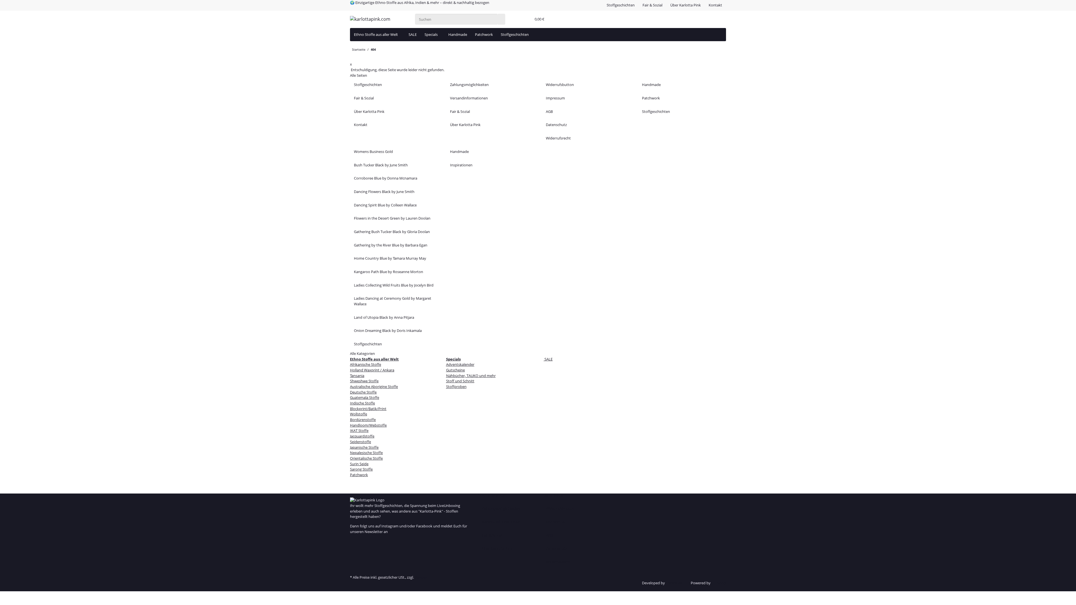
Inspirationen (461, 164)
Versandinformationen (469, 98)
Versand (421, 577)
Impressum (555, 98)
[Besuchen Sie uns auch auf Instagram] (354, 558)
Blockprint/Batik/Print (368, 408)
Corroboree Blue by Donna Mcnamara (385, 178)
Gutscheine (455, 370)
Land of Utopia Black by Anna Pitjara (384, 317)
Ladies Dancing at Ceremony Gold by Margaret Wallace (392, 301)
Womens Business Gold (373, 151)
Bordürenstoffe (363, 419)
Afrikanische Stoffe (365, 364)
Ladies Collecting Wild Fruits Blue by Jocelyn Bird (393, 285)
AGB (549, 111)
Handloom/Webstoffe (368, 425)
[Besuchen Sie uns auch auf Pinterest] (354, 553)
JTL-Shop (718, 582)
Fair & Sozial (652, 5)
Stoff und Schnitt (460, 380)
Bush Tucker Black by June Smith (381, 164)
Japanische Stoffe (364, 447)
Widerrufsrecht (558, 138)
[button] (526, 19)
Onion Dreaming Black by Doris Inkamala (388, 330)
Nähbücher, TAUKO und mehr (471, 375)
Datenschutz (556, 124)
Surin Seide (359, 463)
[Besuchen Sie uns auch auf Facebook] (354, 541)
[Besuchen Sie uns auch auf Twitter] (354, 547)
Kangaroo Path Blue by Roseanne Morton (388, 271)
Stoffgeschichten (621, 5)
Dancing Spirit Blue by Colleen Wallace (385, 205)
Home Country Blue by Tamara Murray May (390, 258)
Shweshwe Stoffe (364, 380)
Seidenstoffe (360, 441)
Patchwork (484, 34)
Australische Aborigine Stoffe (374, 386)
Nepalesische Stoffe (366, 452)
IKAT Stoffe (359, 430)
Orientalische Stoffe (366, 458)
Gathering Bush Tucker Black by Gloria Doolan (392, 231)
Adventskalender (460, 364)
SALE (548, 359)
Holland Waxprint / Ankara (372, 370)
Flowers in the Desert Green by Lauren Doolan (392, 218)
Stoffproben (456, 386)
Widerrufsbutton (560, 84)
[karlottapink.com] (370, 19)
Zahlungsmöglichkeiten (469, 84)
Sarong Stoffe (361, 469)
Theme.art (674, 582)
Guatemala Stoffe (364, 397)
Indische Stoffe (362, 403)
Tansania (357, 375)
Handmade (457, 34)
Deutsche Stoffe (363, 392)
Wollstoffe (358, 413)
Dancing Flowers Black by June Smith (384, 191)
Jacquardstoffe (362, 436)
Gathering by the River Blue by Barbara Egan (390, 245)
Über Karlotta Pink (685, 5)
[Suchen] (501, 19)
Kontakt (715, 5)
